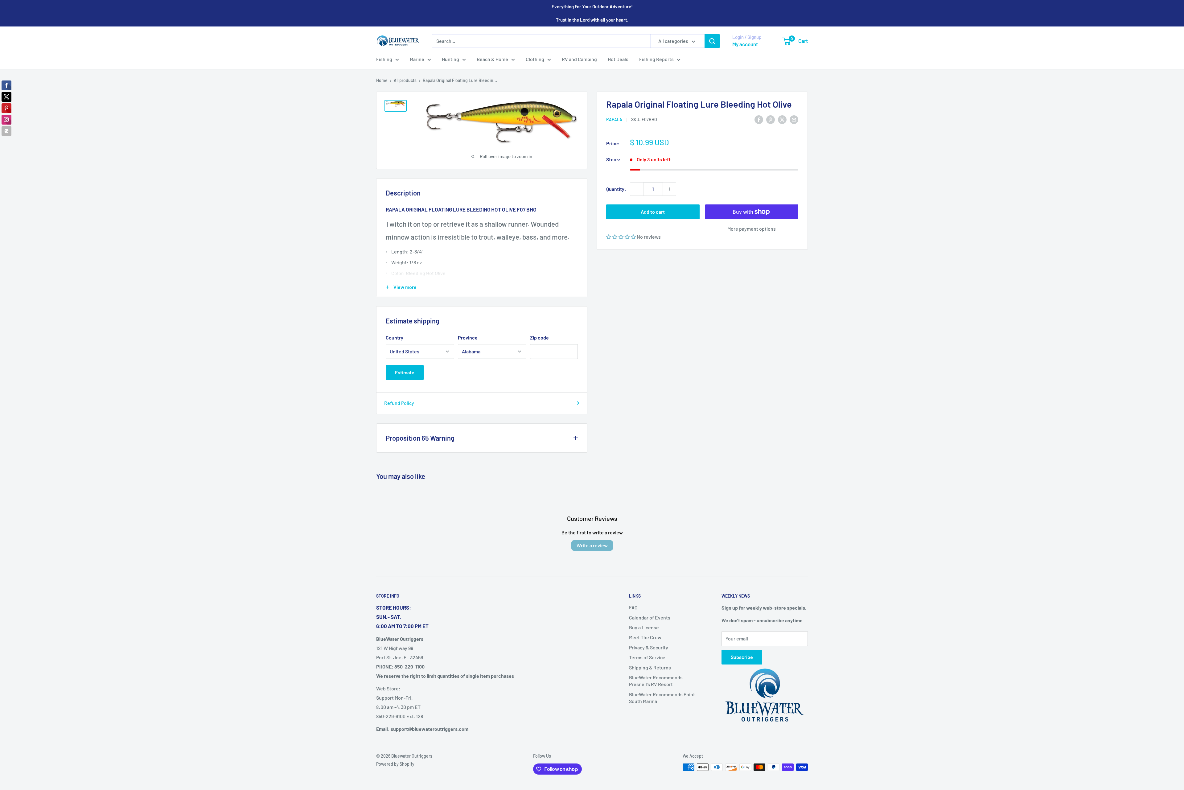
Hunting (450, 59)
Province (468, 337)
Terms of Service (647, 657)
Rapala (614, 119)
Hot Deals (618, 59)
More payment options (751, 229)
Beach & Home (492, 59)
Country (394, 337)
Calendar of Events (649, 617)
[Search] (712, 41)
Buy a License (644, 627)
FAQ (633, 607)
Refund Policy (399, 403)
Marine (417, 59)
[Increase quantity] (669, 189)
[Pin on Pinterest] (770, 119)
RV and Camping (579, 59)
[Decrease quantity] (636, 189)
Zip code (539, 337)
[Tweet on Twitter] (782, 119)
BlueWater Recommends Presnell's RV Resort (656, 680)
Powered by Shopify (395, 764)
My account (745, 44)
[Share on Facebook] (758, 119)
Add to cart (653, 212)
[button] (621, 237)
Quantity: (616, 189)
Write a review (592, 545)
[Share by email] (794, 119)
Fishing (384, 59)
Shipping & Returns (650, 667)
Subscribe (742, 657)
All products (405, 80)
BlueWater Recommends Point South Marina (662, 697)
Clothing (535, 59)
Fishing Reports (656, 59)
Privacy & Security (648, 647)
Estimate (404, 372)
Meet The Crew (645, 637)
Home (382, 80)
